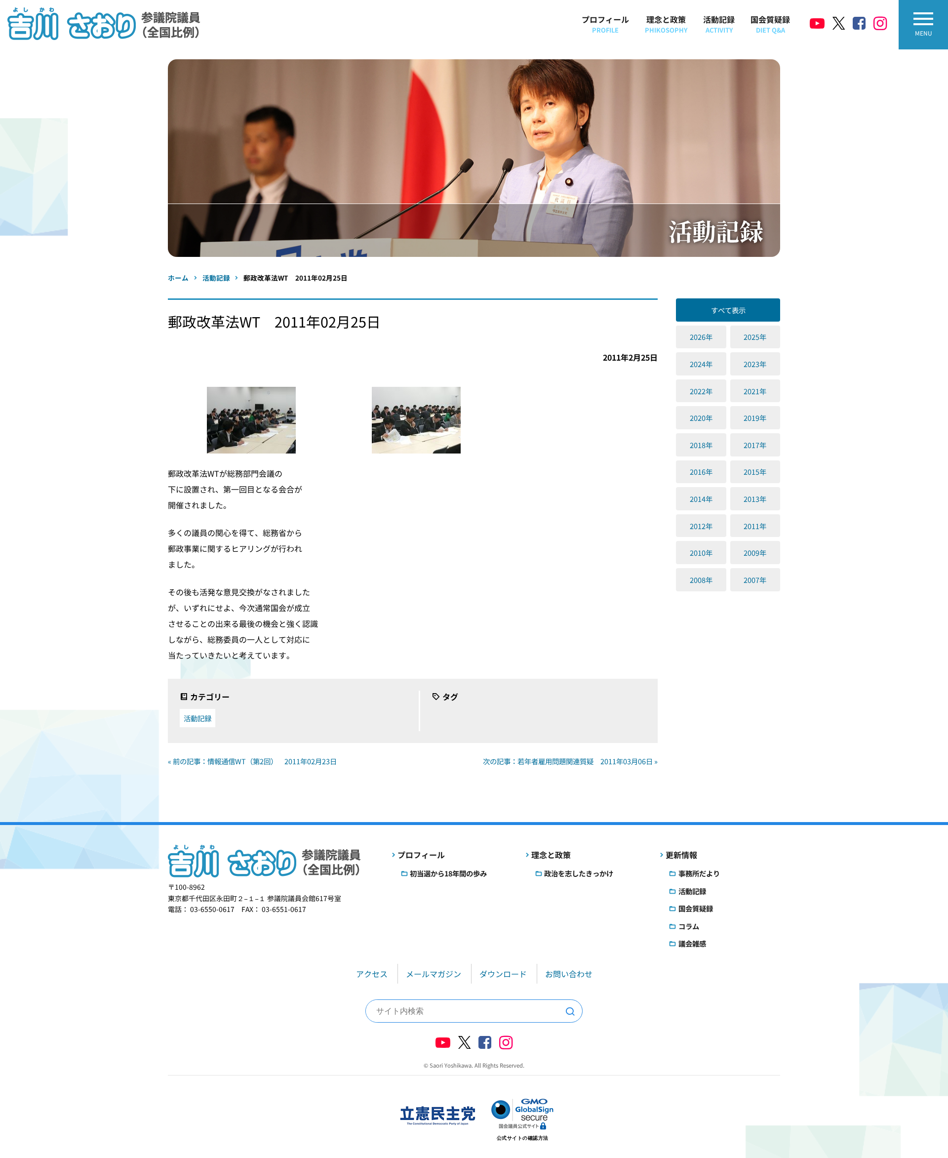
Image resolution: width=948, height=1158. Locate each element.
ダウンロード (503, 974)
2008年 (701, 580)
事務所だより (699, 873)
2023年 (755, 364)
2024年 (701, 364)
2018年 (701, 445)
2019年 (755, 418)
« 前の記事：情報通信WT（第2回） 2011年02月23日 (252, 761)
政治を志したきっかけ (578, 873)
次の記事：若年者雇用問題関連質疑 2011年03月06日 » (570, 761)
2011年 (755, 526)
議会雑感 (692, 943)
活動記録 (719, 24)
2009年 (755, 552)
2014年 (701, 499)
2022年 (701, 391)
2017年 (755, 445)
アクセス (372, 974)
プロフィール (605, 24)
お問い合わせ (568, 974)
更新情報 (681, 855)
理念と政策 (666, 24)
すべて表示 (728, 310)
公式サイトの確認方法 (523, 1138)
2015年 (755, 471)
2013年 (755, 499)
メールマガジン (433, 974)
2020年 (701, 418)
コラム (688, 926)
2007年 (755, 580)
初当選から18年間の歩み (448, 873)
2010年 (701, 552)
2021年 (755, 391)
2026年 (701, 336)
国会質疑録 (770, 24)
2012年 (701, 526)
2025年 (755, 336)
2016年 (701, 471)
